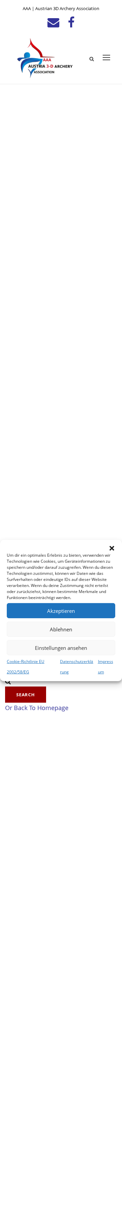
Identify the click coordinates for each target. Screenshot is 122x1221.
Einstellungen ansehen (61, 647)
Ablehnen (61, 629)
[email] (53, 22)
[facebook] (71, 22)
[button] (111, 548)
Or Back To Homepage (36, 708)
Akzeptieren (61, 610)
